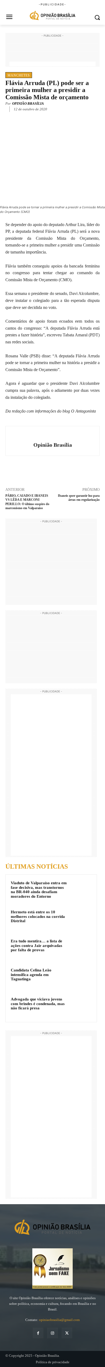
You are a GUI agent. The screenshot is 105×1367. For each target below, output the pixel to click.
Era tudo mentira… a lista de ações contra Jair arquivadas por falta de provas (36, 945)
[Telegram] (65, 117)
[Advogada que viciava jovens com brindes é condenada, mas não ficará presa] (81, 1006)
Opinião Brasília (28, 103)
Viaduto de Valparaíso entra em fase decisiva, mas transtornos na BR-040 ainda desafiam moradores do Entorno (39, 890)
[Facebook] (27, 117)
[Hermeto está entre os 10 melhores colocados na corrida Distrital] (81, 919)
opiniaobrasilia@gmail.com (59, 1320)
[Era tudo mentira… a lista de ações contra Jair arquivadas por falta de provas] (81, 948)
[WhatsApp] (52, 117)
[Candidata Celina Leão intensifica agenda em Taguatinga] (81, 977)
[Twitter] (40, 117)
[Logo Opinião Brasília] (52, 16)
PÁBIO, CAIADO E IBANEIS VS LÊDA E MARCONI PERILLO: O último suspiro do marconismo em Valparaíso (27, 502)
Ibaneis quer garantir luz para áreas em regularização (79, 498)
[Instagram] (52, 1333)
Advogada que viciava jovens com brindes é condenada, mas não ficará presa (38, 1003)
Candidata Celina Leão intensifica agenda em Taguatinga (31, 974)
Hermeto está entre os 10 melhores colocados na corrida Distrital (38, 916)
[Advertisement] (52, 51)
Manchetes (19, 75)
